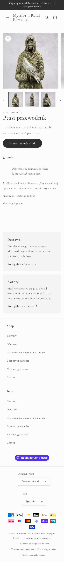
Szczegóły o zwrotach (20, 306)
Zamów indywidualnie (23, 143)
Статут (11, 377)
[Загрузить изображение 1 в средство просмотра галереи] (16, 99)
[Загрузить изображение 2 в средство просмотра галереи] (32, 99)
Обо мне (12, 344)
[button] (7, 17)
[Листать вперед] (60, 100)
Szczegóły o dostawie (20, 264)
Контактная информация (34, 555)
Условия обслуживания (22, 549)
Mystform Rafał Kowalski (28, 533)
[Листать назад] (4, 100)
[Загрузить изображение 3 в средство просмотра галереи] (48, 99)
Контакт (12, 335)
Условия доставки (18, 369)
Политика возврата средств (37, 538)
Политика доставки (47, 549)
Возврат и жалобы (18, 360)
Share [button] (9, 157)
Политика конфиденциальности (26, 352)
